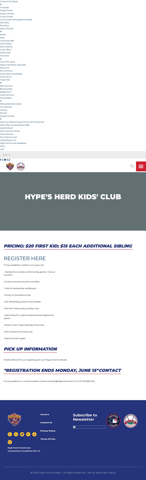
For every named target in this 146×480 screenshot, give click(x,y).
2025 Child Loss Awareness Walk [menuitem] (14, 125)
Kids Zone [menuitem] (4, 68)
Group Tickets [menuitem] (6, 16)
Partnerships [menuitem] (6, 99)
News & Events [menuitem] (6, 134)
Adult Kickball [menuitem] (6, 128)
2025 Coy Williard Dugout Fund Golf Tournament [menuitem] (22, 122)
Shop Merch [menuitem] (5, 77)
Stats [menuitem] (2, 38)
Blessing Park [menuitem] (6, 89)
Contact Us (46, 422)
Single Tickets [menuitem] (6, 10)
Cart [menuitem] (2, 149)
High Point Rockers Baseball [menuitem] (13, 143)
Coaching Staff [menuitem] (7, 41)
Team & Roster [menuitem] (6, 30)
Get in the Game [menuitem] (7, 62)
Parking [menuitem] (3, 110)
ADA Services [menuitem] (6, 86)
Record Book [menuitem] (6, 47)
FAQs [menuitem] (2, 146)
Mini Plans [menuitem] (4, 22)
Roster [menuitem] (3, 34)
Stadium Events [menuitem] (7, 117)
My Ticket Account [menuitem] (8, 137)
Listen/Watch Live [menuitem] (8, 140)
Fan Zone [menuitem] (4, 57)
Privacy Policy (47, 431)
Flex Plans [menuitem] (4, 25)
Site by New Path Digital (101, 472)
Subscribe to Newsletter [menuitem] (11, 74)
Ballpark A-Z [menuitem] (5, 92)
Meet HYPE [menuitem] (5, 52)
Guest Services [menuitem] (7, 95)
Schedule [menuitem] (4, 7)
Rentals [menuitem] (3, 113)
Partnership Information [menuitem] (11, 104)
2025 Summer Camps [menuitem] (10, 131)
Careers (44, 414)
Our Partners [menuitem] (6, 107)
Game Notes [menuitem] (6, 44)
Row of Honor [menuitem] (6, 71)
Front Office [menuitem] (5, 49)
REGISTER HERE (25, 258)
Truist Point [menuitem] (5, 81)
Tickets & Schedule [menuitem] (9, 3)
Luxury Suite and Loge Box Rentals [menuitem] (16, 19)
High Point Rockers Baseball (15, 166)
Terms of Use (47, 439)
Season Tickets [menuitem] (7, 13)
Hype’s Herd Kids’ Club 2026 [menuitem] (13, 65)
